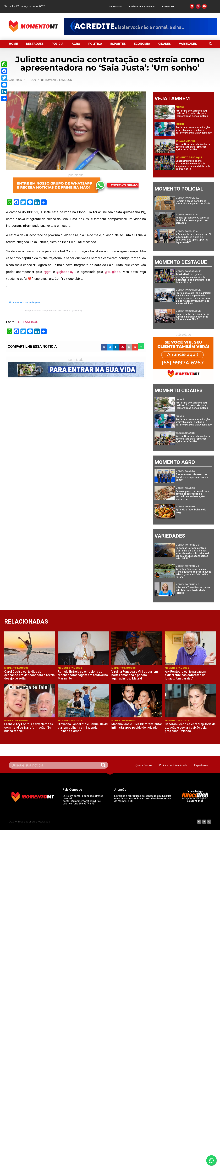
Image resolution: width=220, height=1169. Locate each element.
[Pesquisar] (103, 765)
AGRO (76, 43)
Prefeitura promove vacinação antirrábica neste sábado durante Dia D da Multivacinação (193, 130)
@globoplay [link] (64, 272)
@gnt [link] (48, 272)
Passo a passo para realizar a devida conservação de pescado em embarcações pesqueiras (192, 495)
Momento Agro (185, 471)
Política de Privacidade (142, 6)
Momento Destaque (188, 157)
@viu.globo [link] (112, 272)
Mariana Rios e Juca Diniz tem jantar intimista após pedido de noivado (136, 725)
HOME (13, 43)
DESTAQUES (34, 43)
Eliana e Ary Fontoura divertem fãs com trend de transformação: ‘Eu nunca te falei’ (28, 727)
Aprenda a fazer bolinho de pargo (190, 511)
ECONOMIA (142, 43)
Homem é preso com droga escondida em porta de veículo (193, 202)
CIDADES (164, 43)
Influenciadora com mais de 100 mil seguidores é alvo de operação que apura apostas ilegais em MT (193, 238)
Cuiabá (180, 107)
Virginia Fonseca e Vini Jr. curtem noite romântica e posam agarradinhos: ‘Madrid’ (134, 675)
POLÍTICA (95, 43)
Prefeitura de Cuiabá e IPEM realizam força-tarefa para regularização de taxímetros (191, 113)
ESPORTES (118, 43)
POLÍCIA (57, 43)
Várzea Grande (185, 141)
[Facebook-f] (192, 6)
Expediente (168, 6)
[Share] (4, 98)
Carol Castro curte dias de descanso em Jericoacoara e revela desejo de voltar (29, 675)
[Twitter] (4, 77)
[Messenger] (4, 84)
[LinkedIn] (4, 91)
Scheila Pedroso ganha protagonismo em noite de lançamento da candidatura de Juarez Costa (192, 164)
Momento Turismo (187, 545)
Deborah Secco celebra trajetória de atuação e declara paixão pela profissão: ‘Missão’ (190, 727)
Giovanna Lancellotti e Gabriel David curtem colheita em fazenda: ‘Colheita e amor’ (83, 727)
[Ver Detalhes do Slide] (140, 26)
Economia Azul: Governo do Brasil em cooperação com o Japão (191, 477)
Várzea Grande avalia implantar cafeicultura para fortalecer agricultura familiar (193, 147)
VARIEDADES (188, 43)
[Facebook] (4, 71)
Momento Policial (187, 198)
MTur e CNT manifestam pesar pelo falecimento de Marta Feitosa (192, 590)
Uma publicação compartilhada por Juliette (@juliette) (53, 310)
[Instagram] (198, 6)
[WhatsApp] (4, 64)
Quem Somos (115, 6)
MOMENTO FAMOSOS (58, 80)
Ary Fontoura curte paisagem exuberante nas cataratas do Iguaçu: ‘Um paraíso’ (185, 675)
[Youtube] (204, 6)
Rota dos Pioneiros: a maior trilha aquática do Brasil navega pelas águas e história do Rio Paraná (193, 573)
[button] (210, 43)
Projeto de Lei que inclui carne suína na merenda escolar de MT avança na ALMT (192, 317)
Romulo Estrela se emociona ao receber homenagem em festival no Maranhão (83, 675)
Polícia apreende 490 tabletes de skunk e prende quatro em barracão (192, 220)
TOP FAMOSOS (27, 322)
